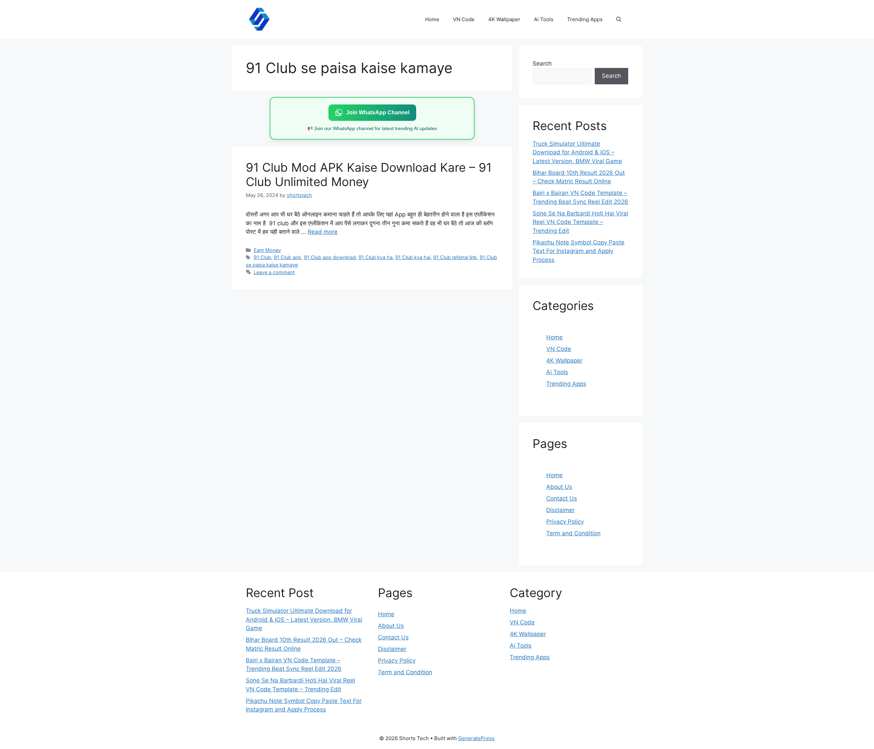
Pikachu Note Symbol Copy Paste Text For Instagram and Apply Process (578, 251)
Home (432, 19)
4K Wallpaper (504, 19)
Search (542, 63)
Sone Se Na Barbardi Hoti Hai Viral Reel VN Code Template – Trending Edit (580, 222)
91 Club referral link (455, 257)
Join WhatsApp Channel (377, 112)
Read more (323, 231)
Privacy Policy (565, 521)
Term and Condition (573, 533)
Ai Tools (543, 19)
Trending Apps (585, 19)
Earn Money (267, 250)
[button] (618, 19)
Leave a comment (274, 272)
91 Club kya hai (413, 257)
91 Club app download (330, 257)
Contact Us (561, 498)
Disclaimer (560, 510)
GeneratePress (476, 738)
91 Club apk (287, 257)
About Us (559, 486)
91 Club (262, 257)
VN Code (464, 19)
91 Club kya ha (375, 257)
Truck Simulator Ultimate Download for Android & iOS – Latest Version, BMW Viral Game (577, 152)
